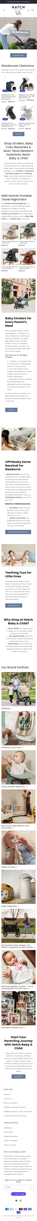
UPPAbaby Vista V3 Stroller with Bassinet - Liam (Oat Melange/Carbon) (27, 96)
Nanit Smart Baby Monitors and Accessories (15, 827)
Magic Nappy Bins (9, 906)
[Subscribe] (31, 1187)
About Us (7, 1094)
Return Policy (8, 1132)
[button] (4, 10)
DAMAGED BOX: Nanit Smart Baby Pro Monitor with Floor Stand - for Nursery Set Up (8, 97)
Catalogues (8, 1128)
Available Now (18, 55)
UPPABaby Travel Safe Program (15, 1107)
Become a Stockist (10, 1103)
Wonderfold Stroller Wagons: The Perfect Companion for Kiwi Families (17, 946)
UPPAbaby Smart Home (11, 748)
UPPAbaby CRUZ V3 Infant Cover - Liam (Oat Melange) (27, 124)
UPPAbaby (5, 708)
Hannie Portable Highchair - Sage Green (27, 242)
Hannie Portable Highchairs (13, 787)
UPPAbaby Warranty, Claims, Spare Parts (18, 1112)
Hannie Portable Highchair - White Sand (9, 242)
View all (19, 134)
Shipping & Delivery (10, 1136)
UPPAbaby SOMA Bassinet (18, 532)
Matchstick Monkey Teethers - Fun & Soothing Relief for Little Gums (17, 987)
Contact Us (8, 1099)
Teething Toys (13, 605)
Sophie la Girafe (8, 867)
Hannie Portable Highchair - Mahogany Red (27, 267)
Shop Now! (18, 1077)
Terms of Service (10, 1145)
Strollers (11, 410)
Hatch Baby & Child (14, 1216)
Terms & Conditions (11, 1141)
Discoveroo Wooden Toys (12, 1028)
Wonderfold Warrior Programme (15, 1116)
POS (21, 1216)
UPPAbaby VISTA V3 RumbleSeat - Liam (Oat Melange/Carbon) (9, 124)
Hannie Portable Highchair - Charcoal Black (9, 267)
